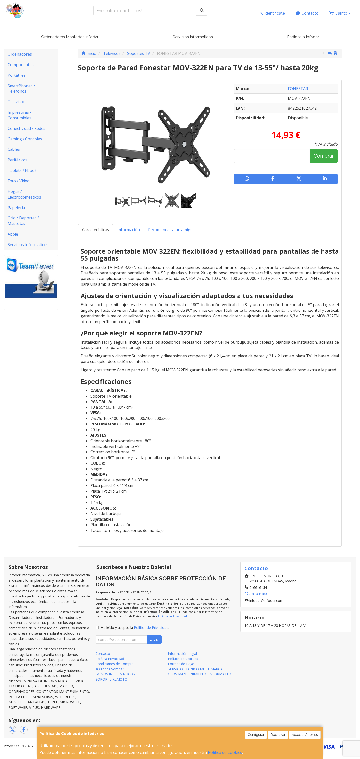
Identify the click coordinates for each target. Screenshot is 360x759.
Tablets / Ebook (22, 170)
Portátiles (16, 75)
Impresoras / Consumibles (19, 115)
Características (95, 229)
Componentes (21, 64)
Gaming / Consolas (25, 139)
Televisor (16, 101)
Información (128, 229)
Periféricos (17, 159)
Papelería (16, 207)
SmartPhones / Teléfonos (21, 88)
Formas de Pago (181, 663)
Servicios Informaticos (193, 37)
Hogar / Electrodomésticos (24, 194)
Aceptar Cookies (305, 735)
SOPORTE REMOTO (111, 679)
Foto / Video (19, 181)
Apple (13, 234)
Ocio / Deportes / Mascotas (23, 220)
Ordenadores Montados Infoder (69, 37)
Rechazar (278, 735)
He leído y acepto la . (135, 627)
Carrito (341, 13)
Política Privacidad (110, 658)
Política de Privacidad (172, 616)
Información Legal (182, 653)
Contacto (309, 13)
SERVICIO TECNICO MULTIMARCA (195, 669)
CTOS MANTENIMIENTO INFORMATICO (200, 674)
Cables (14, 149)
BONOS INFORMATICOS (115, 674)
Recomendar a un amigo (170, 229)
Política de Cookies (225, 752)
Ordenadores (20, 54)
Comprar (324, 156)
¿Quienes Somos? (110, 669)
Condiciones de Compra (114, 663)
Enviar (154, 639)
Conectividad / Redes (26, 128)
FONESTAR (298, 88)
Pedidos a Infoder (303, 37)
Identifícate (274, 13)
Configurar (256, 735)
